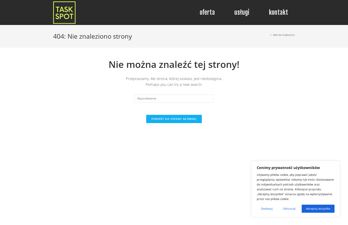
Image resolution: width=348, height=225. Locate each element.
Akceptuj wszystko (318, 208)
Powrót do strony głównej (174, 119)
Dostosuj (267, 208)
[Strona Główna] (268, 35)
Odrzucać (289, 208)
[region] (295, 189)
